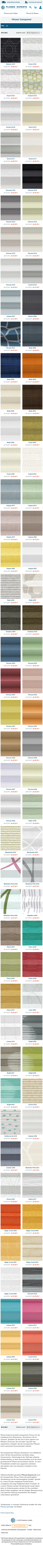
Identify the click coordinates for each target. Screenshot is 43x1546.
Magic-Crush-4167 (32, 1263)
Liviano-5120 (32, 286)
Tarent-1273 (11, 160)
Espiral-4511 (32, 475)
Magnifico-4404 (32, 917)
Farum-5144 (11, 97)
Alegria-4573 (11, 507)
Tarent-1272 (32, 160)
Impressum (4, 1533)
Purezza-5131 (32, 255)
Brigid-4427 (11, 1074)
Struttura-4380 (11, 633)
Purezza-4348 (32, 759)
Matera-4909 (32, 318)
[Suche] (30, 7)
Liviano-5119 (11, 318)
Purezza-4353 (11, 696)
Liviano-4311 (11, 1390)
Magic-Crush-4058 (32, 1232)
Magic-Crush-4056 (11, 1295)
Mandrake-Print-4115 (32, 1169)
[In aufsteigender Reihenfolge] (41, 33)
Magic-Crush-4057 (11, 1263)
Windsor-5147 (11, 65)
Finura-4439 (11, 980)
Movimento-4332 (11, 854)
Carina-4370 (11, 1043)
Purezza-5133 (32, 223)
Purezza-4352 (32, 696)
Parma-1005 (11, 1200)
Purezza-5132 (11, 255)
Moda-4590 (11, 444)
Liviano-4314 (11, 1326)
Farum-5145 (32, 65)
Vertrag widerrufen (20, 1526)
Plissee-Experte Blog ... (8, 1513)
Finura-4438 (32, 980)
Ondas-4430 (32, 822)
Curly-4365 (32, 1011)
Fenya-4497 (32, 444)
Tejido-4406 (11, 601)
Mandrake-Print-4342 (11, 885)
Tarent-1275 (32, 128)
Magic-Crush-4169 (11, 1232)
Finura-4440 (32, 948)
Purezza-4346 (32, 791)
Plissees (32, 1435)
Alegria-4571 (32, 507)
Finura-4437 (11, 1011)
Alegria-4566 (11, 570)
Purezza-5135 (32, 191)
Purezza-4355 (11, 664)
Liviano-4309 (11, 1358)
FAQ (30, 1525)
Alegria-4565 (32, 570)
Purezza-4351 (11, 727)
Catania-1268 (32, 1137)
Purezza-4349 (11, 759)
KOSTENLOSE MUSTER (35, 2)
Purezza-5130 (11, 286)
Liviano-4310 (11, 1421)
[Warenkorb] (35, 7)
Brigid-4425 (32, 1074)
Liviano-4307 (32, 1421)
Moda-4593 (32, 381)
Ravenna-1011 (11, 191)
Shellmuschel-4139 (11, 1137)
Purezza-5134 (11, 223)
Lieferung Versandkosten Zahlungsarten (13, 1529)
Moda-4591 (32, 412)
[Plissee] (14, 7)
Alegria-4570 (11, 538)
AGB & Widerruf (6, 1525)
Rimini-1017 (32, 1200)
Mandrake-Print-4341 (32, 885)
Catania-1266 (11, 1169)
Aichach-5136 (11, 128)
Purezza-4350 (32, 727)
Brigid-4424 (11, 1106)
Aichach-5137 (32, 97)
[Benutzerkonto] (40, 7)
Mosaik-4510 (11, 349)
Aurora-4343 (32, 1106)
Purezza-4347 (11, 791)
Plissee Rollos (19, 1477)
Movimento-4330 (32, 854)
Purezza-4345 (11, 822)
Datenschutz (37, 1529)
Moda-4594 (11, 381)
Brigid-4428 (32, 1043)
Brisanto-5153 (32, 1295)
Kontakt (29, 1529)
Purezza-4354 (32, 664)
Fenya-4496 (11, 475)
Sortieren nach (20, 33)
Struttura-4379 (32, 633)
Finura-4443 (11, 948)
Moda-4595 (32, 349)
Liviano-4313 (32, 1326)
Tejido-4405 (32, 601)
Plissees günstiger (7, 1507)
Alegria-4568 (32, 538)
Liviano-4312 (32, 1358)
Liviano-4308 (32, 1390)
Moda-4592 (11, 412)
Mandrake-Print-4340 (11, 917)
